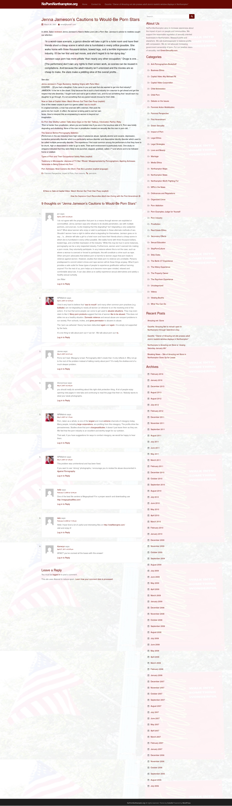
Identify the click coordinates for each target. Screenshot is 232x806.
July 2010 (155, 497)
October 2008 (156, 620)
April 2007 (155, 730)
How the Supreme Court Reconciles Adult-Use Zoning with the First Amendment (105, 196)
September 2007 (158, 699)
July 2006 (155, 786)
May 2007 (155, 724)
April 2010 (155, 515)
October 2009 (156, 552)
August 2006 (156, 779)
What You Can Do (158, 304)
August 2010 (156, 490)
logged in (56, 574)
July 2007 (155, 712)
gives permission (97, 320)
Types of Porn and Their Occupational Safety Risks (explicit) (66, 156)
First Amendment (158, 119)
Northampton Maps (159, 168)
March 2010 (156, 521)
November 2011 (157, 423)
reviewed (58, 31)
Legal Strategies (158, 144)
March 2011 (156, 460)
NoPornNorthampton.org (136, 803)
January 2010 (156, 533)
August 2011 (156, 435)
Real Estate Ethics (158, 230)
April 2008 (155, 656)
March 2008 (156, 663)
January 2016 (156, 380)
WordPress (186, 803)
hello (59, 489)
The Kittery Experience (160, 267)
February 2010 (157, 527)
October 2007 (156, 693)
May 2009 (155, 583)
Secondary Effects (158, 236)
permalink (92, 173)
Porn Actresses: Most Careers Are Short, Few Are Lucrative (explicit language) (74, 168)
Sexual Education (158, 242)
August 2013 (156, 392)
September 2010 (158, 484)
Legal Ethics (156, 138)
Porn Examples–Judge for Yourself (165, 211)
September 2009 (158, 558)
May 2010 (155, 509)
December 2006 (157, 755)
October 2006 (156, 767)
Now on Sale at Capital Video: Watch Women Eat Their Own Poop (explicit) (73, 101)
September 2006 (158, 773)
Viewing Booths (157, 297)
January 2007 (156, 749)
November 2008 (157, 613)
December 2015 (157, 386)
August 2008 (156, 632)
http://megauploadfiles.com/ (69, 499)
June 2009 (155, 576)
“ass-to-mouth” (90, 104)
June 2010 (155, 503)
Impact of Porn (68, 173)
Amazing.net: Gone (156, 320)
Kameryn (61, 546)
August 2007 (156, 706)
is (117, 332)
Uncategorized (157, 285)
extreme (107, 421)
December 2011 (157, 417)
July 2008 (155, 638)
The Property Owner (159, 273)
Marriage (155, 156)
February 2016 (157, 374)
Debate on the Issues (160, 101)
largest (92, 421)
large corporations (85, 424)
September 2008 (158, 626)
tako (59, 518)
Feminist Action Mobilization (163, 107)
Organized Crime (158, 199)
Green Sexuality (157, 125)
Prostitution (155, 224)
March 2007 (156, 736)
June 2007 (155, 718)
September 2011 (158, 429)
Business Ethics (157, 70)
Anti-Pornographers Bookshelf (163, 64)
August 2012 (156, 398)
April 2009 (155, 589)
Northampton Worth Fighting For (165, 181)
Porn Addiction (157, 205)
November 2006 (157, 761)
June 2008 (155, 644)
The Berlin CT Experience (162, 261)
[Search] (192, 16)
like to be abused (118, 314)
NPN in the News (158, 187)
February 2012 (157, 411)
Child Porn (155, 94)
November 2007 (157, 687)
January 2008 (156, 675)
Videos (154, 291)
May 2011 (155, 453)
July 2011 (155, 441)
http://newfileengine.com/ (114, 524)
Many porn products (78, 314)
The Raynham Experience (162, 279)
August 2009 (156, 564)
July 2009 (155, 570)
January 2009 (156, 601)
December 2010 (157, 472)
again (103, 325)
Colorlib (170, 803)
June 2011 (155, 447)
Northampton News (159, 174)
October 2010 (156, 478)
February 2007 (157, 743)
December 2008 (157, 607)
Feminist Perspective (52, 173)
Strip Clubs (155, 254)
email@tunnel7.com (68, 24)
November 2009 (157, 546)
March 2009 (156, 595)
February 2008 (157, 669)
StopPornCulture (158, 248)
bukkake (60, 307)
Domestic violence (92, 317)
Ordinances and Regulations (163, 193)
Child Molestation (158, 88)
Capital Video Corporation (162, 82)
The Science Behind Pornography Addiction (59, 132)
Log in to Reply (63, 283)
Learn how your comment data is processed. (94, 579)
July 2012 (155, 404)
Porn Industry (80, 173)
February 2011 (157, 466)
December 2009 (157, 540)
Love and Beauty (158, 150)
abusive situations (115, 310)
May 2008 (155, 650)
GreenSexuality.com (168, 50)
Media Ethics (156, 162)
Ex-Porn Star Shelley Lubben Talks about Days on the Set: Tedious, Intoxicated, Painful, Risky (81, 121)
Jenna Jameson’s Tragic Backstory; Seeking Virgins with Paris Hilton (70, 84)
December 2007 (157, 681)
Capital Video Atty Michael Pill (163, 76)
